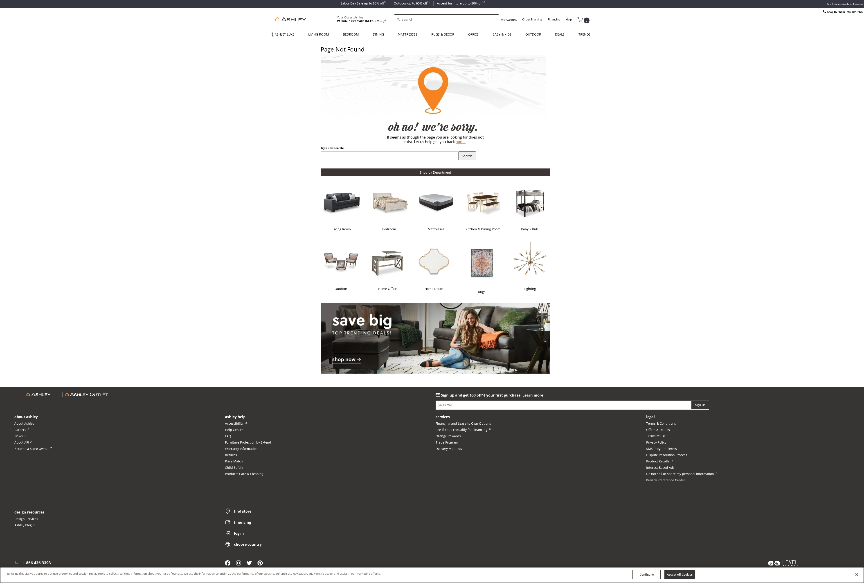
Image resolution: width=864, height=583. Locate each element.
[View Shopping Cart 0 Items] (580, 19)
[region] (432, 575)
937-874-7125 (855, 11)
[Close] (857, 574)
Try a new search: (332, 148)
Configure (647, 574)
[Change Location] (385, 21)
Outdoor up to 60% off (412, 3)
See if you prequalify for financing (845, 3)
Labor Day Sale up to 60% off (364, 3)
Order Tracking (532, 19)
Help (569, 19)
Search (467, 156)
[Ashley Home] (289, 19)
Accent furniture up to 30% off (461, 3)
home (461, 141)
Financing (553, 19)
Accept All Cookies (680, 574)
